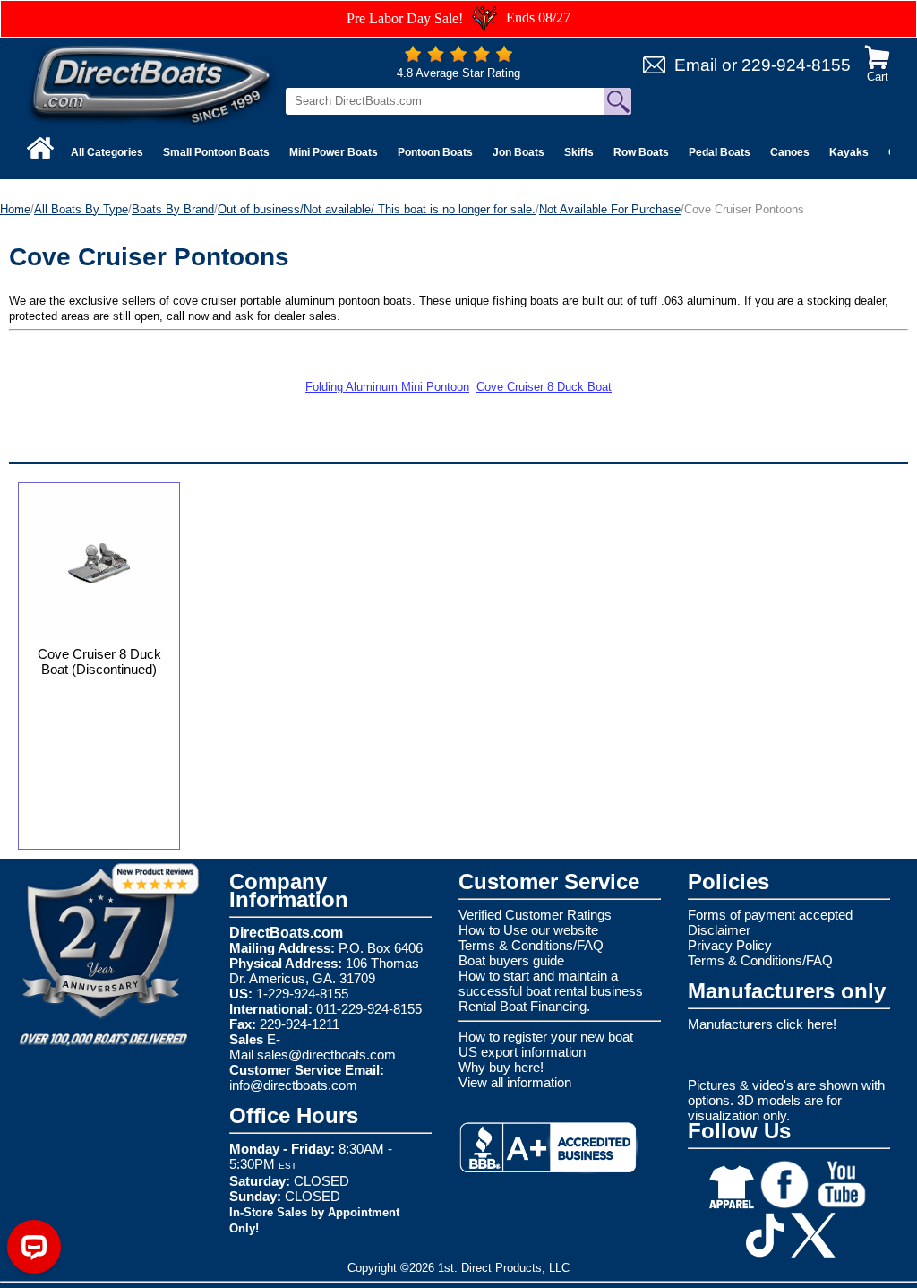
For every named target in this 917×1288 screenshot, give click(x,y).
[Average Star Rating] (458, 58)
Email (695, 65)
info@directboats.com (293, 1085)
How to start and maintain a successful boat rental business (550, 983)
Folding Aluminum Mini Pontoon (387, 386)
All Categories (107, 152)
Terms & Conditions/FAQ (531, 945)
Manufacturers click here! (762, 1024)
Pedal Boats (719, 152)
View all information (514, 1082)
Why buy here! (501, 1067)
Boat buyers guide (511, 960)
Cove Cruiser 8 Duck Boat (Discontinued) (99, 661)
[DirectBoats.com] (152, 84)
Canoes (790, 152)
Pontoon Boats (435, 152)
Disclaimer (719, 930)
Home (15, 209)
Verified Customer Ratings (535, 914)
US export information (522, 1051)
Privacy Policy (730, 945)
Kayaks (849, 152)
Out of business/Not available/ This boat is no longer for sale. (377, 209)
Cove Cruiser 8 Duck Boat (544, 386)
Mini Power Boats (333, 152)
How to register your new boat (545, 1036)
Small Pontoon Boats (216, 152)
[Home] (40, 147)
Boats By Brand (173, 209)
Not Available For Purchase (610, 209)
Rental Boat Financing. (524, 1006)
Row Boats (641, 152)
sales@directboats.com (326, 1054)
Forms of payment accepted (770, 914)
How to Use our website (528, 930)
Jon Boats (518, 152)
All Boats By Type (81, 209)
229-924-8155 (796, 65)
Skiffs (579, 152)
